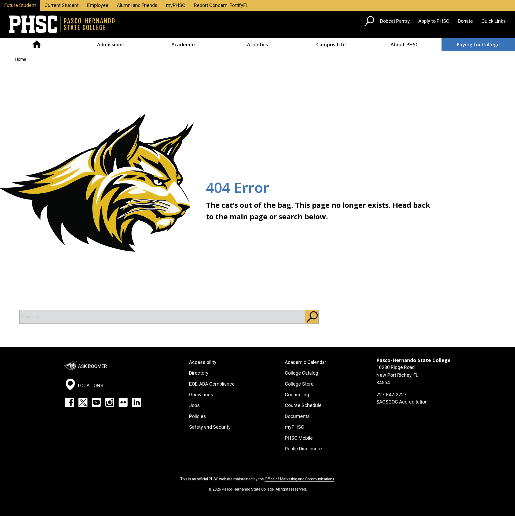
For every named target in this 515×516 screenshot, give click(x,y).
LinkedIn (136, 402)
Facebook (69, 402)
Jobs (194, 405)
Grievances (201, 394)
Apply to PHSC (433, 21)
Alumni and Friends (137, 5)
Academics (184, 44)
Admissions (110, 44)
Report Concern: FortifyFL (221, 5)
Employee (97, 5)
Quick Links (493, 21)
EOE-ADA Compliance (212, 384)
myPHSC (175, 5)
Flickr (123, 402)
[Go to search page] (370, 22)
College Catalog (301, 373)
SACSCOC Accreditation (402, 402)
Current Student (62, 5)
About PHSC (405, 44)
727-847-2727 (391, 394)
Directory (198, 373)
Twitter (83, 402)
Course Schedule (303, 405)
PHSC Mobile (299, 438)
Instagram (109, 402)
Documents (297, 416)
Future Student (20, 5)
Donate (465, 21)
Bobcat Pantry (395, 21)
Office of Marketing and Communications (299, 479)
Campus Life (331, 44)
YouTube (96, 402)
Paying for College (478, 44)
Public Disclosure (303, 448)
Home (36, 44)
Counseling (297, 394)
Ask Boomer (92, 366)
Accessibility (202, 362)
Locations (90, 385)
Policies (197, 416)
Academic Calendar (305, 362)
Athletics (257, 44)
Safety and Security (210, 427)
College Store (299, 384)
